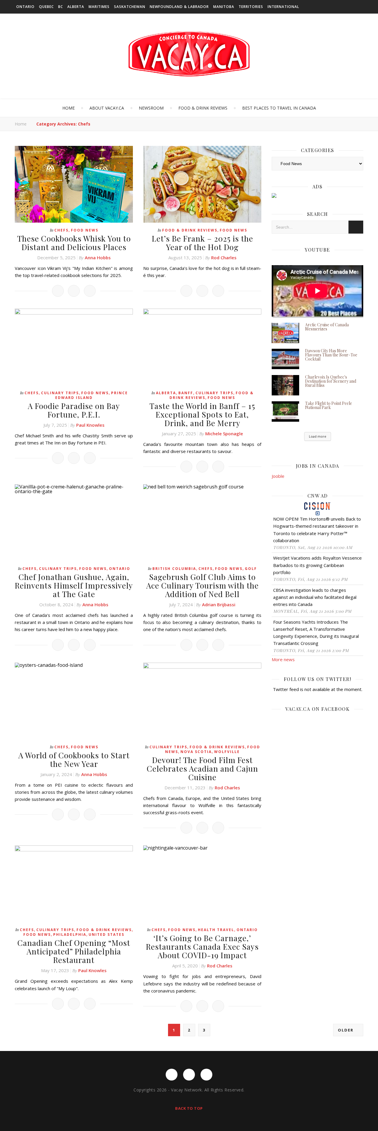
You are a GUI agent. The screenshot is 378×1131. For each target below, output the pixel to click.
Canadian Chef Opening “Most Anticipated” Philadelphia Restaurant (73, 951)
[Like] (58, 291)
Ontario (25, 6)
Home (68, 108)
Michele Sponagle (224, 433)
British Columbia (174, 568)
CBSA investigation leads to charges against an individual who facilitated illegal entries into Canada (314, 597)
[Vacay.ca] (189, 53)
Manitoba (223, 6)
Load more (317, 436)
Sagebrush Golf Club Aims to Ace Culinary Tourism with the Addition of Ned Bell (202, 585)
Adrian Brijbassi (218, 604)
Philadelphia (69, 934)
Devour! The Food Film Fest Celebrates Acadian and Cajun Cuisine (202, 768)
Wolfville (227, 751)
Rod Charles (224, 257)
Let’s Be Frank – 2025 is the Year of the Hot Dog (202, 242)
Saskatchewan (129, 6)
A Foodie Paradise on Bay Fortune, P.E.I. (74, 410)
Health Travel (216, 929)
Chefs (61, 230)
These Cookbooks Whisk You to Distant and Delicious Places (74, 242)
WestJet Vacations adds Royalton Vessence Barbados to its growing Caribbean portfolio (317, 565)
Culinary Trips (60, 392)
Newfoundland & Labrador (179, 6)
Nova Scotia (196, 751)
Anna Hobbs (98, 257)
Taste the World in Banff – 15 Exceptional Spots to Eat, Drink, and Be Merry (202, 414)
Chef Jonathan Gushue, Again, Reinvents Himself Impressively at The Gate (74, 585)
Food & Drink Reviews (202, 108)
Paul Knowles (90, 425)
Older (346, 1030)
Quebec (46, 6)
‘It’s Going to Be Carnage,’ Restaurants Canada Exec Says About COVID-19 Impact (202, 946)
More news (283, 659)
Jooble (278, 476)
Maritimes (99, 6)
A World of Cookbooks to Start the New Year (74, 759)
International (283, 6)
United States (106, 934)
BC (60, 6)
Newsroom (151, 108)
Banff (185, 392)
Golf (251, 568)
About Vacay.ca (106, 108)
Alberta (75, 6)
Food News (84, 230)
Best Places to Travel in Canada (279, 108)
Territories (251, 6)
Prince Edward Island (91, 395)
